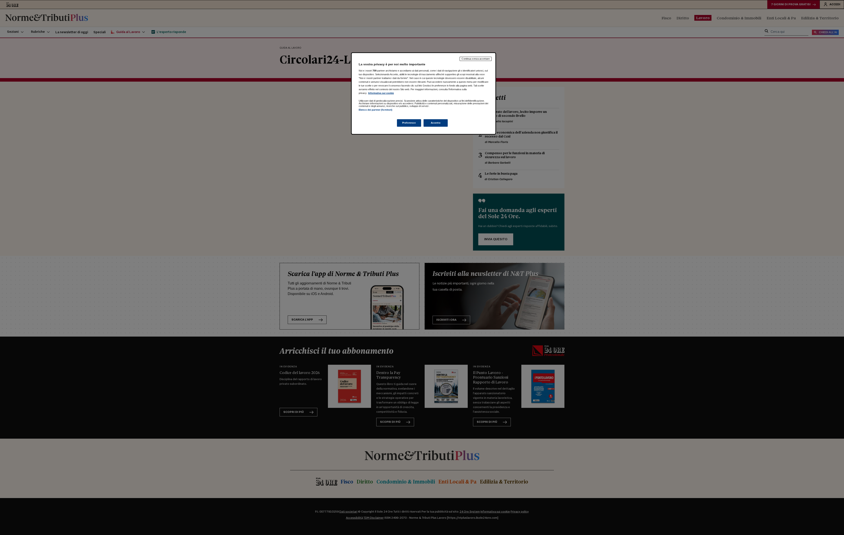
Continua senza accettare (476, 58)
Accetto (436, 122)
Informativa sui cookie (381, 93)
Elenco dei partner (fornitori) (375, 109)
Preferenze (409, 122)
